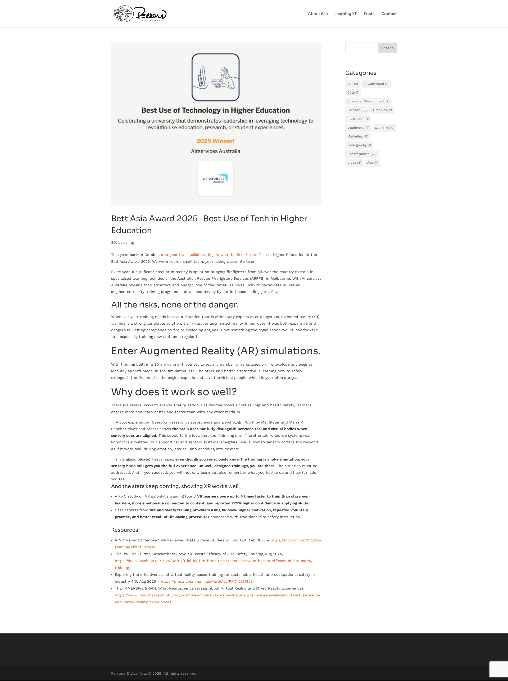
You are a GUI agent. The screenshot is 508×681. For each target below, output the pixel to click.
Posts (369, 14)
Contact (389, 14)
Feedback (357, 110)
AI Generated (376, 84)
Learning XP (345, 14)
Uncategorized (362, 154)
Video (354, 162)
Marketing (357, 136)
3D (113, 242)
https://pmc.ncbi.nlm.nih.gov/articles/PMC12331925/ (207, 581)
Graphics (382, 110)
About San (318, 14)
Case (353, 92)
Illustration (358, 119)
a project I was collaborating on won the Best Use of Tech (214, 254)
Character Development (368, 101)
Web (372, 162)
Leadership (358, 128)
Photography (359, 145)
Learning (126, 242)
